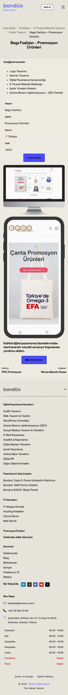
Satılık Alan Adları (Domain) (18, 537)
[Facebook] (35, 584)
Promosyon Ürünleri (14, 530)
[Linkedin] (23, 584)
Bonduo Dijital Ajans (39, 684)
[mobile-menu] (61, 7)
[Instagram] (29, 584)
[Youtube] (41, 584)
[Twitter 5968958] (47, 584)
